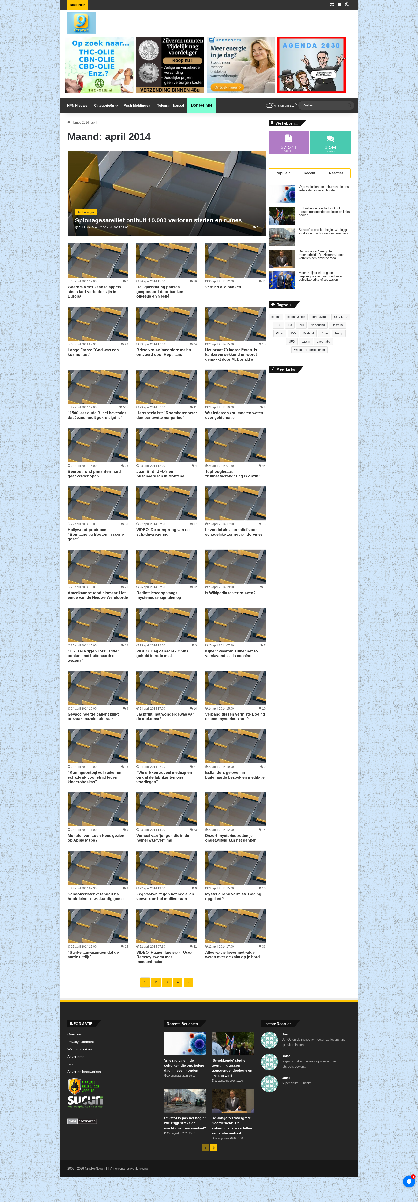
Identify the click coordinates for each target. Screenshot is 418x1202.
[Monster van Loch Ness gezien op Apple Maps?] (98, 809)
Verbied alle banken (223, 287)
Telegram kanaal (170, 105)
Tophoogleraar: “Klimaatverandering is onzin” (232, 473)
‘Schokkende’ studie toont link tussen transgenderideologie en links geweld (324, 212)
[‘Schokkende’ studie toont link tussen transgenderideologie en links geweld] (282, 216)
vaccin (306, 341)
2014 (85, 122)
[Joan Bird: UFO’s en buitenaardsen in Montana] (166, 445)
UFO (292, 341)
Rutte (324, 333)
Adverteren (75, 1057)
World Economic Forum (309, 350)
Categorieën (104, 105)
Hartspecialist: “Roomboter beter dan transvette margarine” (166, 415)
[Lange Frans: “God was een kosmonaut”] (98, 324)
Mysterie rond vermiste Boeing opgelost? (233, 896)
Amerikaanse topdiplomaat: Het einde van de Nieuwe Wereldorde (98, 595)
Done (286, 1056)
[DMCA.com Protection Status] (112, 1122)
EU (290, 325)
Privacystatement (80, 1042)
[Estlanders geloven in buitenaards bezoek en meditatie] (235, 746)
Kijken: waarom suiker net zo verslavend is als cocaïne (231, 653)
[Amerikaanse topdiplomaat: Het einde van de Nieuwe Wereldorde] (98, 567)
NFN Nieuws (77, 105)
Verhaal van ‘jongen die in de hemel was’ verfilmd (162, 838)
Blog (70, 1064)
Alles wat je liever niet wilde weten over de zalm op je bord (232, 954)
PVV (293, 333)
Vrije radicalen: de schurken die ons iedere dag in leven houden (324, 188)
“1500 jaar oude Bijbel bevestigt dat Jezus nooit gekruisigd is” (97, 415)
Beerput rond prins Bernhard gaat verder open (94, 473)
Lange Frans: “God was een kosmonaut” (93, 352)
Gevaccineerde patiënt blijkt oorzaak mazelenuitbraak (93, 716)
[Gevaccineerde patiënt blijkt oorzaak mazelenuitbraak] (98, 688)
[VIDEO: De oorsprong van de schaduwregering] (166, 503)
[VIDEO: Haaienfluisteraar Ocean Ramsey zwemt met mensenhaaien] (166, 926)
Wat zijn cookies (79, 1049)
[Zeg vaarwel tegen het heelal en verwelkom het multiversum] (166, 868)
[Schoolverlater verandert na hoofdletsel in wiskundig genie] (98, 868)
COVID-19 (341, 317)
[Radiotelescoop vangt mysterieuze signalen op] (166, 567)
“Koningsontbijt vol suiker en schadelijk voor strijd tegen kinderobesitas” (94, 777)
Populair (283, 173)
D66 (278, 325)
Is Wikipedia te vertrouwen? (230, 593)
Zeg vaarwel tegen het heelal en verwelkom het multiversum (165, 896)
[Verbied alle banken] (235, 260)
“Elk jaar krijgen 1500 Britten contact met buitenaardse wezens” (94, 655)
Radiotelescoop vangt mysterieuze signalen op (158, 595)
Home (75, 122)
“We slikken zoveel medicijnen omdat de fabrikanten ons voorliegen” (164, 777)
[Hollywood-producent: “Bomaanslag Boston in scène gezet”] (98, 503)
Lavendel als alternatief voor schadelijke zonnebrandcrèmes (234, 532)
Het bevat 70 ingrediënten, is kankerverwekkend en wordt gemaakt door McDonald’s (231, 354)
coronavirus (319, 317)
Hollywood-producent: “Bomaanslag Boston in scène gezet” (96, 534)
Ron (285, 1034)
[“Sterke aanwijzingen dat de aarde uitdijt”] (98, 926)
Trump (339, 333)
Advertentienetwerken (84, 1072)
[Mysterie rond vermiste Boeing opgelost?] (235, 868)
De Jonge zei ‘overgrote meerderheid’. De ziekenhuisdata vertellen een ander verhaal (321, 255)
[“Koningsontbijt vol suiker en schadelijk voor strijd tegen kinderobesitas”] (98, 746)
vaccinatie (323, 341)
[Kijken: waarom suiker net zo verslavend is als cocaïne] (235, 625)
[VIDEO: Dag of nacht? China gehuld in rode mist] (166, 625)
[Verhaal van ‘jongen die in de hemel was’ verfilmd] (166, 809)
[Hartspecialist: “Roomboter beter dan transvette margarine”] (166, 387)
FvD (301, 325)
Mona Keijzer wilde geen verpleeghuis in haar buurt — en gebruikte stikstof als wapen (321, 276)
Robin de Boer (88, 227)
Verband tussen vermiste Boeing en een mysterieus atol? (235, 716)
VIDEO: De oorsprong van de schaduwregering (163, 532)
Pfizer (280, 333)
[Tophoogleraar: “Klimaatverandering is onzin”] (235, 445)
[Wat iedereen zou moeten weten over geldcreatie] (235, 387)
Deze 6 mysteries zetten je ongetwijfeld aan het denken (231, 838)
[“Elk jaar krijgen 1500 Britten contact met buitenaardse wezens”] (98, 625)
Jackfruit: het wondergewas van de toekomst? (165, 716)
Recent (309, 173)
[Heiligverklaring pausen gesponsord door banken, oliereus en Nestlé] (166, 260)
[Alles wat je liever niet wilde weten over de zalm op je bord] (235, 926)
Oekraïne (338, 325)
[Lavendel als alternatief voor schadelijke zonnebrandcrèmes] (235, 503)
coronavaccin (296, 317)
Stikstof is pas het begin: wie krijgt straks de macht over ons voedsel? (323, 231)
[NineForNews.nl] (78, 22)
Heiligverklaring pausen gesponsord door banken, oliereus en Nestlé (160, 291)
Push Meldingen (137, 105)
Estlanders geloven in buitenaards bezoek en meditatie (235, 774)
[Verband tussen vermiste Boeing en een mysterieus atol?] (235, 688)
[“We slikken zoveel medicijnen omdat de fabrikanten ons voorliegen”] (166, 746)
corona (276, 317)
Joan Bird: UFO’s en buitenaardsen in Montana (160, 473)
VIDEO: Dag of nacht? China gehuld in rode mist (162, 653)
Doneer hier (201, 105)
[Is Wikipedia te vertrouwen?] (235, 567)
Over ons (74, 1034)
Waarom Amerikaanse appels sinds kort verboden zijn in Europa (94, 291)
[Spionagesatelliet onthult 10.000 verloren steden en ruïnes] (167, 193)
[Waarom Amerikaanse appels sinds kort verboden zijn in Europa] (98, 260)
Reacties (336, 173)
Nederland (318, 325)
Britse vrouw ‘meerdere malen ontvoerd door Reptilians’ (163, 352)
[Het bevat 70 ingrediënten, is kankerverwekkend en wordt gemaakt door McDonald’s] (235, 324)
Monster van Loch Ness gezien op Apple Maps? (96, 838)
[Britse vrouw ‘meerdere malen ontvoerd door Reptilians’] (166, 324)
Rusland (308, 333)
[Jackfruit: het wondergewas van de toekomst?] (166, 688)
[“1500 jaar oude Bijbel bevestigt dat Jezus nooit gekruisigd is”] (98, 387)
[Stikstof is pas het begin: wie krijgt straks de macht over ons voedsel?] (282, 237)
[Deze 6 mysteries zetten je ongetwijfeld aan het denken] (235, 809)
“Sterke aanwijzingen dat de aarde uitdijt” (93, 954)
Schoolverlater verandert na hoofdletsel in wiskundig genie (96, 896)
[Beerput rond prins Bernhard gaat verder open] (98, 445)
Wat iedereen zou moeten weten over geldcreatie (234, 415)
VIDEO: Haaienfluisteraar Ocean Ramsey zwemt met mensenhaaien (165, 957)
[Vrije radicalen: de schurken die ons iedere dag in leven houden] (282, 194)
